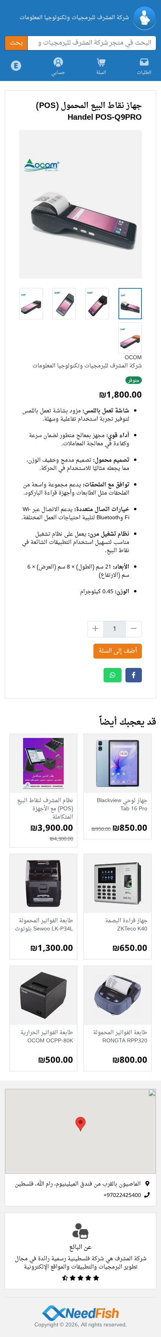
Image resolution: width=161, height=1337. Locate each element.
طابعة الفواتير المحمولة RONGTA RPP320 (120, 1037)
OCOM (133, 358)
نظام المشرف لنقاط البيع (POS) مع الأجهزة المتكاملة (45, 809)
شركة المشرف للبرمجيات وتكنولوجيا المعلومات (74, 18)
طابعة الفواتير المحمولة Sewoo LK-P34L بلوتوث (44, 925)
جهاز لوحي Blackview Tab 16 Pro (122, 805)
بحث (16, 43)
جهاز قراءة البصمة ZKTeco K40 (126, 925)
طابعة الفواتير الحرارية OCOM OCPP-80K (46, 1037)
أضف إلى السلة (117, 651)
